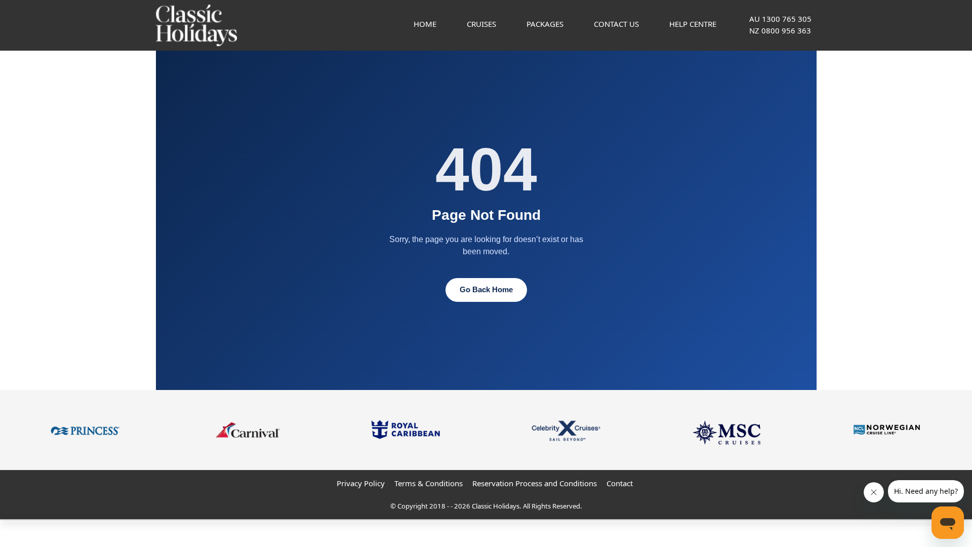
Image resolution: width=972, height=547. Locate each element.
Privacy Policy (361, 483)
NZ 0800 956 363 (780, 30)
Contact (619, 483)
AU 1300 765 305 (780, 19)
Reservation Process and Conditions (534, 483)
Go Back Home (486, 289)
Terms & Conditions (428, 483)
